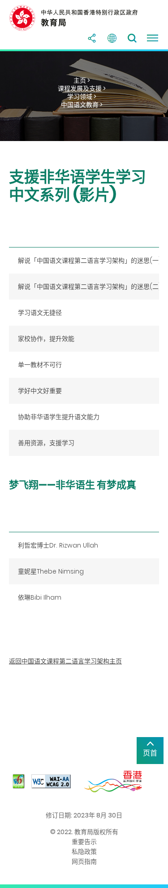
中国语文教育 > (82, 105)
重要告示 (84, 841)
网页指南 (84, 861)
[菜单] (152, 38)
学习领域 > (81, 97)
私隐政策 (84, 851)
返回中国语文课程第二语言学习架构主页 (65, 661)
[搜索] (132, 38)
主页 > (81, 80)
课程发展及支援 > (82, 88)
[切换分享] (92, 38)
